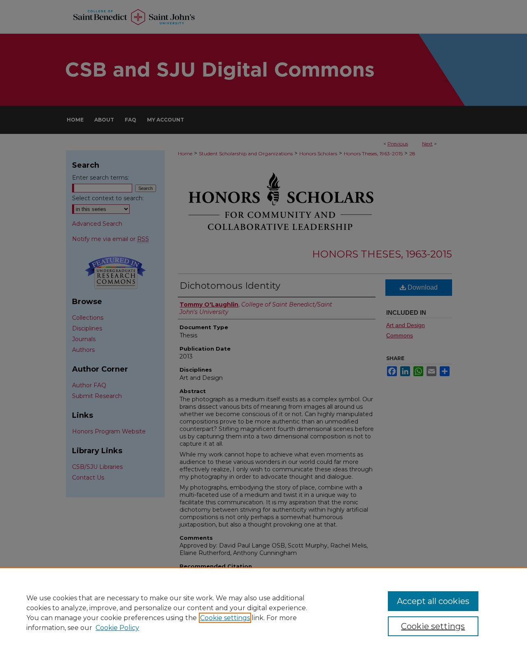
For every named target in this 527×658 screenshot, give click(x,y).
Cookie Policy (117, 628)
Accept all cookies (433, 601)
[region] (263, 612)
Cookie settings (225, 618)
